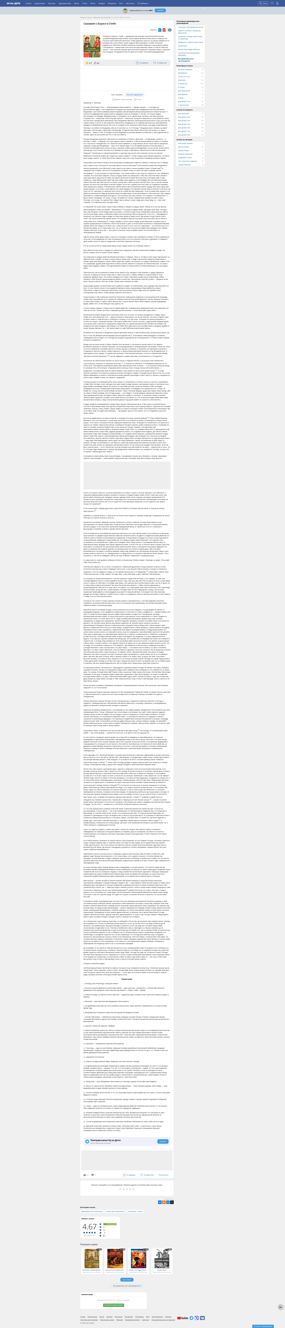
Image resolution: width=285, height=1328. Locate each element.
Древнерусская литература (91, 1211)
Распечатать (163, 1175)
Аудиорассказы (65, 3)
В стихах (181, 87)
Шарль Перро (183, 150)
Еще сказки (127, 1280)
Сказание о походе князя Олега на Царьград (190, 37)
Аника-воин (182, 46)
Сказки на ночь (184, 76)
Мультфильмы (157, 1317)
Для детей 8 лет (184, 135)
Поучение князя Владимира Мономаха (189, 54)
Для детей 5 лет (184, 101)
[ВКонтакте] (160, 1202)
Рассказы (51, 3)
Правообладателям (132, 1320)
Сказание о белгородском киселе (190, 27)
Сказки (28, 3)
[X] (172, 1202)
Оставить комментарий (114, 1305)
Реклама (119, 1320)
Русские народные (185, 69)
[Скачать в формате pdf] (164, 30)
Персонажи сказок (107, 1320)
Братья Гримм (183, 147)
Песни (92, 3)
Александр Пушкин (185, 143)
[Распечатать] (169, 30)
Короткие (181, 80)
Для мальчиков (184, 91)
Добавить (143, 3)
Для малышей (183, 113)
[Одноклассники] (164, 1202)
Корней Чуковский (185, 154)
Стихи (84, 3)
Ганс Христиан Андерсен (187, 161)
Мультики (130, 3)
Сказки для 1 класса (135, 1211)
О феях (180, 98)
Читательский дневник (89, 1320)
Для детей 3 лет (184, 117)
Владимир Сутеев (185, 157)
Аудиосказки (40, 3)
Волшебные (182, 73)
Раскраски (112, 3)
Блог (121, 3)
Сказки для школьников (115, 1211)
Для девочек (183, 94)
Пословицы (139, 1317)
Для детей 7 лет (184, 131)
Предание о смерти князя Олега (190, 42)
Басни (76, 3)
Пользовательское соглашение (163, 1320)
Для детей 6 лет (184, 128)
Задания (168, 1317)
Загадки (101, 3)
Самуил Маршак (184, 165)
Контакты (145, 1320)
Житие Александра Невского (189, 49)
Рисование (129, 1317)
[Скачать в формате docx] (159, 30)
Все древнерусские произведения (126, 1286)
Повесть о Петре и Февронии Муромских (189, 32)
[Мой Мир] (168, 1202)
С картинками (183, 105)
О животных (182, 84)
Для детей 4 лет (184, 121)
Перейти (160, 10)
